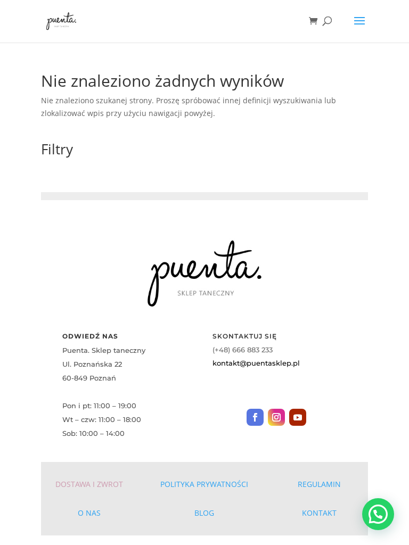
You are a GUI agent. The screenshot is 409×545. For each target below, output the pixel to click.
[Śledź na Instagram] (276, 417)
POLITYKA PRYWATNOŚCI (204, 484)
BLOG (204, 513)
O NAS (89, 513)
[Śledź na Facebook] (255, 417)
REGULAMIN (319, 484)
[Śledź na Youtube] (297, 417)
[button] (378, 514)
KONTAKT (319, 513)
